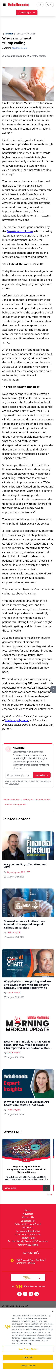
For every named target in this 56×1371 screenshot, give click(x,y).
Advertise (28, 1213)
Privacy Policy (28, 1237)
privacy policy (13, 783)
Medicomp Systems (16, 720)
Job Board (28, 1227)
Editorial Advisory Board (28, 1224)
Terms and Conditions (28, 1231)
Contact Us (28, 1217)
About (28, 1210)
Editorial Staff (28, 1220)
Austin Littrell (13, 992)
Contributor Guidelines (28, 1234)
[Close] (52, 1311)
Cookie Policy (25, 1343)
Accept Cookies (28, 1365)
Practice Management (15, 804)
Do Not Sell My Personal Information (28, 1241)
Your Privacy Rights (28, 1244)
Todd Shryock (13, 932)
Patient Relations (11, 799)
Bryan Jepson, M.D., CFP (18, 872)
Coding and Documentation (36, 799)
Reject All (27, 1357)
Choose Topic (25, 12)
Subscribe (40, 775)
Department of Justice (20, 231)
